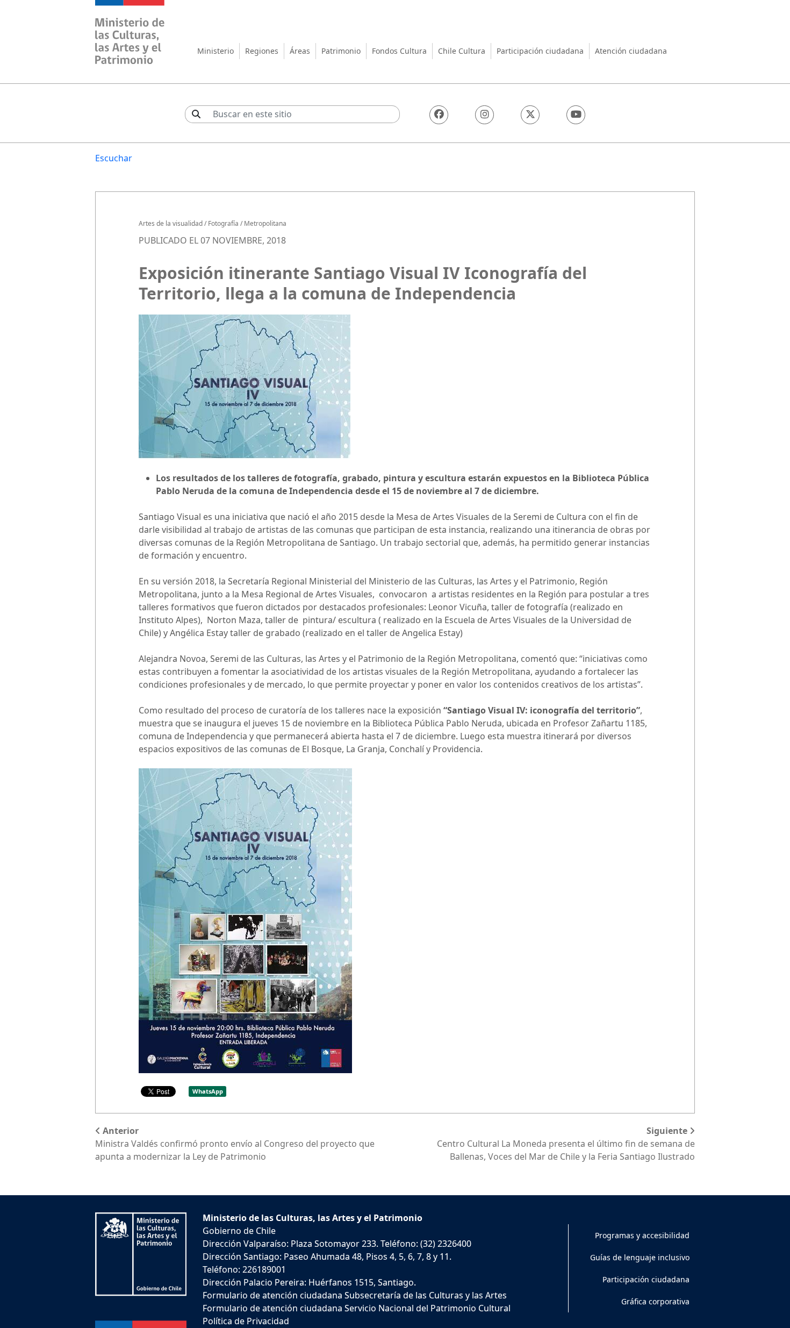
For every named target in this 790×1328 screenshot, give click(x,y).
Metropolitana (265, 223)
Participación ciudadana (540, 51)
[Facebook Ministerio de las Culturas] (438, 114)
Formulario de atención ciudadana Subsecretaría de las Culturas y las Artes (355, 1295)
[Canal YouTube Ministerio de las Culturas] (575, 114)
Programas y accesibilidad (642, 1235)
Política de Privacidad (246, 1321)
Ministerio (215, 51)
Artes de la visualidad (171, 223)
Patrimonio (341, 51)
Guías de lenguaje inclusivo (640, 1257)
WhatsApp (207, 1091)
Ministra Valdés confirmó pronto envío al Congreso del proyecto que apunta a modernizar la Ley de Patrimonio (235, 1143)
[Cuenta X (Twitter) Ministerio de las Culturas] (530, 114)
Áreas (300, 51)
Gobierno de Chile (239, 1231)
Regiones (261, 51)
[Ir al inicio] (130, 33)
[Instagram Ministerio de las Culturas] (484, 114)
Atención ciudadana (631, 51)
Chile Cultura (461, 51)
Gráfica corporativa (655, 1301)
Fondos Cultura (399, 51)
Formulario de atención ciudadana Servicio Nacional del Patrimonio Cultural (357, 1308)
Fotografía (223, 223)
